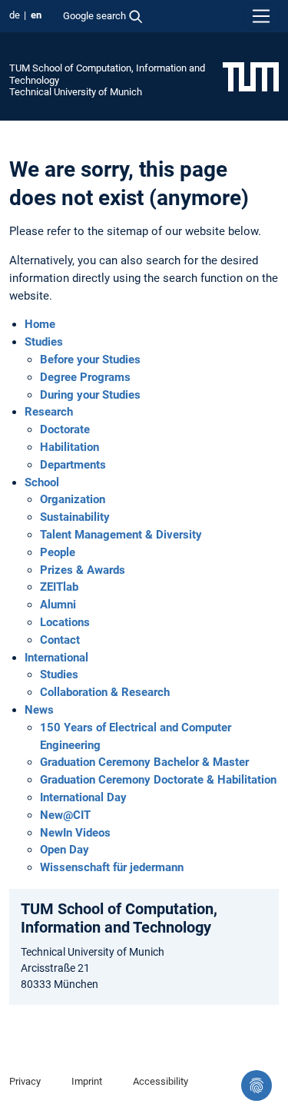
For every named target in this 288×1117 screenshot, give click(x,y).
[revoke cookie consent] (256, 1085)
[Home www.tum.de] (251, 76)
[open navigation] (261, 16)
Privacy (25, 1081)
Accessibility (160, 1081)
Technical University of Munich (75, 92)
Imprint (86, 1081)
